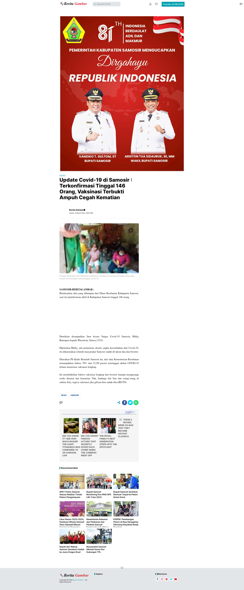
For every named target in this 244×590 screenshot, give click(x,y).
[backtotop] (122, 568)
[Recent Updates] (150, 4)
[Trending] (156, 4)
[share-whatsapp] (136, 402)
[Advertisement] (99, 317)
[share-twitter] (130, 402)
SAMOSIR (75, 395)
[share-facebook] (124, 402)
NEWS (62, 175)
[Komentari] (61, 402)
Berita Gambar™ (78, 580)
